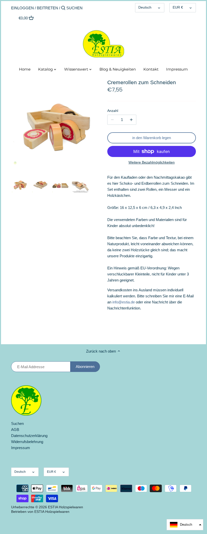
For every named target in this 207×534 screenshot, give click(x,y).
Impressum (20, 448)
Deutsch (144, 7)
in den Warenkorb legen (151, 138)
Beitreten (47, 8)
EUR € (178, 7)
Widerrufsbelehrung (27, 441)
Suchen (17, 423)
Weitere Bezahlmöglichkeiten (151, 162)
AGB (15, 429)
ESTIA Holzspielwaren (65, 507)
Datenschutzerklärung (29, 435)
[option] (20, 184)
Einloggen (22, 8)
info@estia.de (123, 302)
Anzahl (112, 111)
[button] (185, 524)
